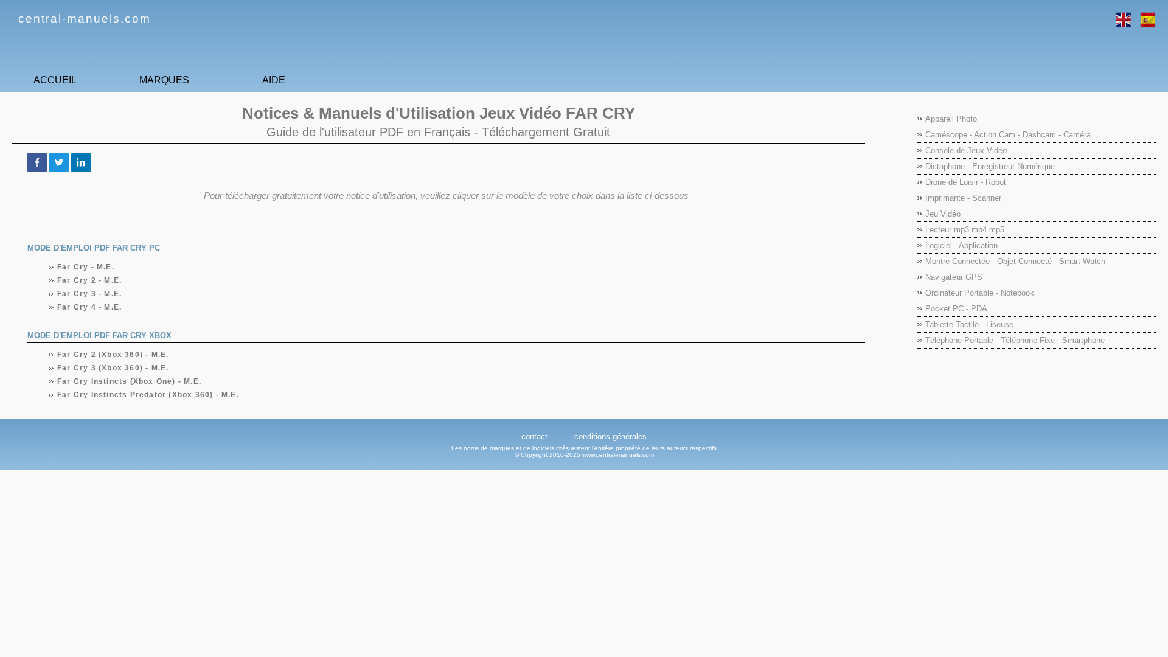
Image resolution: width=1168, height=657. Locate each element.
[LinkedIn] (81, 162)
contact (534, 436)
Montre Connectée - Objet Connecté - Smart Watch (1015, 261)
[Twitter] (59, 162)
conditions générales (610, 436)
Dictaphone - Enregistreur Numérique (990, 166)
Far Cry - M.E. (86, 267)
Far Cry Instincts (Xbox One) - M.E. (129, 381)
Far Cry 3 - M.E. (90, 294)
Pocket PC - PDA (956, 308)
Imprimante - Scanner (963, 198)
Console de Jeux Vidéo (966, 150)
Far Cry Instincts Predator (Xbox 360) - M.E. (148, 395)
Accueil (55, 80)
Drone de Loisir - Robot (965, 182)
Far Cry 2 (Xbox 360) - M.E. (113, 354)
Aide (273, 80)
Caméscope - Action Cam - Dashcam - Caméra (1008, 134)
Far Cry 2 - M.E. (90, 280)
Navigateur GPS (953, 277)
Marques (164, 80)
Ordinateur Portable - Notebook (979, 292)
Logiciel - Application (961, 245)
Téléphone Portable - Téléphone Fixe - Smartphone (1015, 340)
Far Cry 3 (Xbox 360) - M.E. (113, 368)
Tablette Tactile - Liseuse (969, 324)
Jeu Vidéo (943, 213)
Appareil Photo (951, 118)
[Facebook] (37, 162)
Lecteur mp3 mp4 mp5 (964, 229)
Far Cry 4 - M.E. (90, 307)
